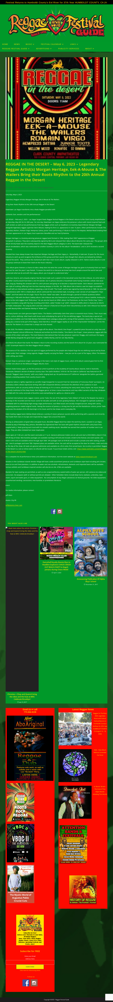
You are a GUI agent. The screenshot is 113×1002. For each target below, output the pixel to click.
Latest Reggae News (46, 187)
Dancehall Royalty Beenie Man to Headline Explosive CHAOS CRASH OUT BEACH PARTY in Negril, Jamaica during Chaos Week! (56, 566)
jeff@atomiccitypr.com (14, 505)
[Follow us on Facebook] (53, 511)
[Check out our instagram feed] (59, 511)
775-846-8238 (30, 712)
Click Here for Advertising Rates (30, 970)
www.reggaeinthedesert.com (86, 457)
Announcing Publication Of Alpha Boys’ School (91, 580)
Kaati (11, 187)
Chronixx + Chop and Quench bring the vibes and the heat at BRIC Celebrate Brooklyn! (22, 696)
